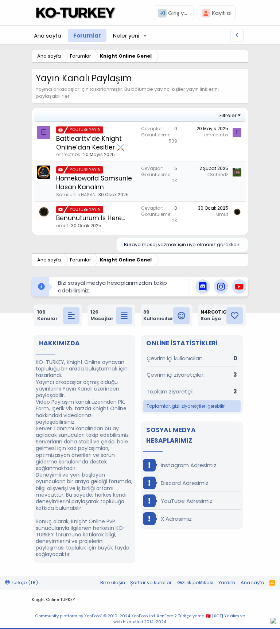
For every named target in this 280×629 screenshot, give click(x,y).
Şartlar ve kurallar (151, 582)
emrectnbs (68, 154)
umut (62, 225)
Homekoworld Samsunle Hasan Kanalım (94, 182)
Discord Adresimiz (184, 483)
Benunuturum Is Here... (90, 218)
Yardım (226, 582)
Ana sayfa (47, 35)
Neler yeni (126, 35)
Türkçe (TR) (24, 582)
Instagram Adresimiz (188, 465)
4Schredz (217, 174)
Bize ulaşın (112, 582)
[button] (145, 35)
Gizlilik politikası (195, 582)
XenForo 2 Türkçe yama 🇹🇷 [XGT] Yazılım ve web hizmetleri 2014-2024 (179, 618)
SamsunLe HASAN (76, 194)
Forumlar (87, 35)
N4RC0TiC (213, 311)
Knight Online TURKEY (53, 599)
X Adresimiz (175, 519)
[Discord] (273, 621)
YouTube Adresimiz (186, 501)
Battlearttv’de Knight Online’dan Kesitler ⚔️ (90, 143)
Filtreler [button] (228, 115)
